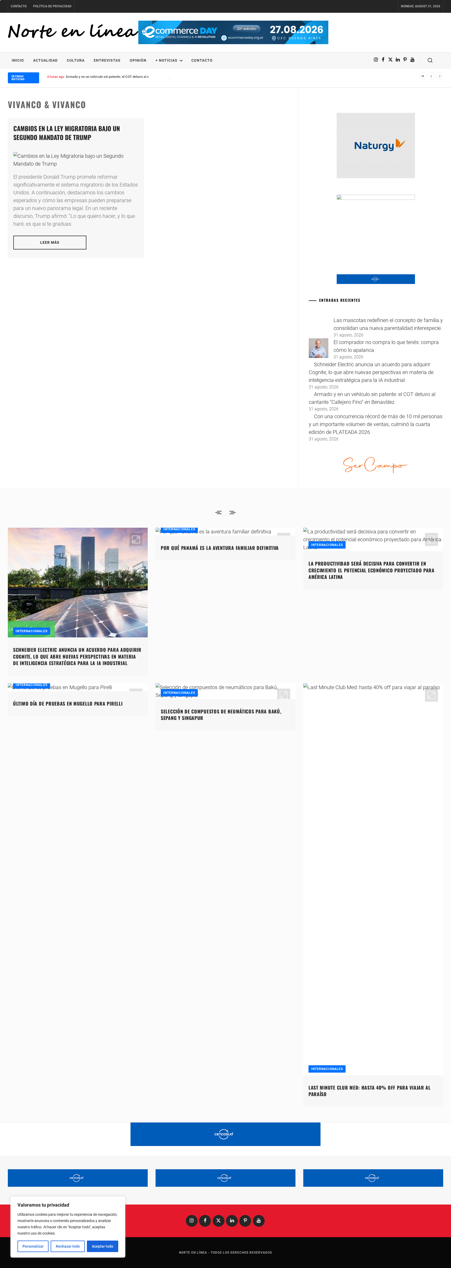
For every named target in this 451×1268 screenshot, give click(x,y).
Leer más (50, 242)
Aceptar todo (102, 1246)
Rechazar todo (68, 1246)
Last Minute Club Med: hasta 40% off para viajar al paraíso (369, 1090)
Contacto (19, 6)
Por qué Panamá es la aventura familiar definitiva (220, 547)
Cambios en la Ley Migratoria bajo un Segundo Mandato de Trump (66, 133)
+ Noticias (166, 60)
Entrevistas (107, 60)
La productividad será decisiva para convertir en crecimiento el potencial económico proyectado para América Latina (371, 570)
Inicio (18, 60)
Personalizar (33, 1246)
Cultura (76, 60)
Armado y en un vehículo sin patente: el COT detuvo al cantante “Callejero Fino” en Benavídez (135, 77)
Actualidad (45, 60)
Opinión (138, 60)
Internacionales (32, 631)
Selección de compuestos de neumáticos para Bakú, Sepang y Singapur (221, 714)
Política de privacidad (52, 6)
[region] (67, 1227)
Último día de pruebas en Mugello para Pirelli (67, 703)
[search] (430, 60)
